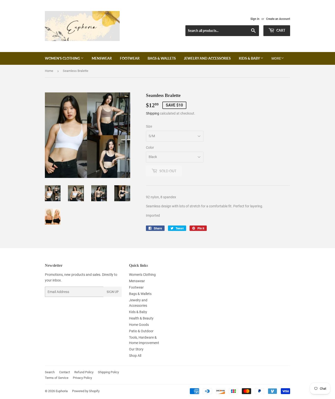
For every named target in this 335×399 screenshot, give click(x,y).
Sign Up (112, 292)
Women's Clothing (63, 58)
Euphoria (62, 391)
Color (150, 147)
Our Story (136, 349)
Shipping (152, 113)
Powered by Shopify (86, 391)
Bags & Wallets (162, 58)
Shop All (135, 356)
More (276, 58)
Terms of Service (56, 378)
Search (50, 372)
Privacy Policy (82, 378)
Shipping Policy (108, 372)
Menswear (102, 58)
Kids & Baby (249, 58)
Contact (64, 372)
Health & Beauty (141, 318)
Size (149, 126)
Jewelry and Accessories (207, 58)
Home (49, 71)
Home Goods (139, 325)
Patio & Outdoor (141, 331)
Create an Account (278, 19)
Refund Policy (83, 372)
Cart (280, 30)
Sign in (254, 19)
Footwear (130, 58)
